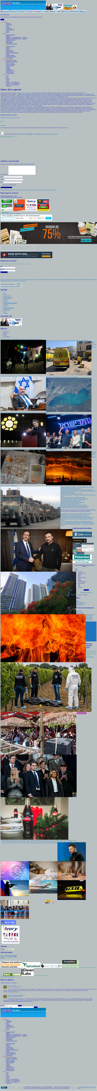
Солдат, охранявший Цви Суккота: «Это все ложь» (72, 499)
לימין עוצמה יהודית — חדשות (12, 82)
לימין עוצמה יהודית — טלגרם (12, 84)
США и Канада (10, 51)
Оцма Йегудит (81, 583)
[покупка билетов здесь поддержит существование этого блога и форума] (5, 212)
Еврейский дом (81, 573)
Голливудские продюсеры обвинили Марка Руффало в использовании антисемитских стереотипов (25, 412)
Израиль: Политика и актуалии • (16, 995)
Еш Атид (80, 571)
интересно (6, 299)
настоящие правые (45, 134)
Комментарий (4, 174)
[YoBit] (78, 554)
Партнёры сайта (10, 73)
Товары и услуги (10, 70)
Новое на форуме (10, 55)
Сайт (2, 182)
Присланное (9, 41)
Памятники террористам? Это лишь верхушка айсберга (73, 507)
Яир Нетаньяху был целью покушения (69, 503)
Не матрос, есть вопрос (11, 61)
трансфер (6, 310)
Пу (4, 292)
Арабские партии (82, 581)
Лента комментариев (81, 603)
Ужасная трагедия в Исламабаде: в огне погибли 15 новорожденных (77, 489)
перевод (5, 306)
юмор (4, 311)
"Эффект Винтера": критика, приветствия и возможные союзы (61, 413)
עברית (5, 313)
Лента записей (79, 602)
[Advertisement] (48, 149)
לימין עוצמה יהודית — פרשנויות (13, 83)
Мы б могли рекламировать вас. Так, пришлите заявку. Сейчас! (9, 957)
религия (88, 615)
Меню (2, 19)
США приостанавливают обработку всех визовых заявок (74, 506)
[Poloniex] (82, 562)
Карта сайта (18, 284)
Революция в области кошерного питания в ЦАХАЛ (73, 505)
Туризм (8, 68)
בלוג (7, 77)
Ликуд (75, 569)
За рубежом (9, 28)
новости (5, 304)
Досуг (7, 25)
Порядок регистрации (11, 43)
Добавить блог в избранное (7, 284)
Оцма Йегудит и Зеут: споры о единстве (10, 117)
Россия (8, 49)
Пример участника (10, 40)
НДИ (79, 576)
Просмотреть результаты (86, 592)
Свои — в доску (10, 63)
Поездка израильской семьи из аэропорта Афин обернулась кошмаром (77, 522)
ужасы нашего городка (89, 618)
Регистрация (9, 57)
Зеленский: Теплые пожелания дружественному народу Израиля (76, 513)
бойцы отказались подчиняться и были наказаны (72, 502)
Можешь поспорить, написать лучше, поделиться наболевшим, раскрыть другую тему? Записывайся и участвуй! (28, 189)
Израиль (8, 47)
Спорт (7, 27)
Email (2, 179)
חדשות (7, 31)
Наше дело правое (10, 64)
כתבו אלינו (8, 86)
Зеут (79, 584)
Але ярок (80, 587)
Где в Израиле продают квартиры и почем (70, 488)
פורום (7, 75)
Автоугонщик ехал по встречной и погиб (70, 501)
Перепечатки (9, 42)
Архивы (3, 949)
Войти (77, 600)
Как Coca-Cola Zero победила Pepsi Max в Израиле (72, 497)
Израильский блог (5, 14)
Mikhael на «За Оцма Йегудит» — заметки (16, 38)
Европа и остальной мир (12, 52)
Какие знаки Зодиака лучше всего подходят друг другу (73, 515)
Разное (8, 54)
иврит (77, 610)
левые (5, 301)
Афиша (8, 66)
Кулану (79, 574)
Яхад (79, 586)
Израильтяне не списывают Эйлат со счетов (71, 493)
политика (35, 134)
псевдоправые (54, 134)
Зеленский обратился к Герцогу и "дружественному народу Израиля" (77, 487)
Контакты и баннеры (11, 60)
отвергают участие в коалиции (23, 93)
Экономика (9, 24)
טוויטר (7, 80)
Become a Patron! (90, 657)
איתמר (2, 121)
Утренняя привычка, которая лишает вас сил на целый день (74, 516)
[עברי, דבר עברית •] (5, 988)
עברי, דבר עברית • (12, 985)
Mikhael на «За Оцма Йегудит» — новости (16, 37)
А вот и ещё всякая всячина (7, 976)
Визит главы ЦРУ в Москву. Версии (55, 450)
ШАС (79, 578)
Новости (8, 23)
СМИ (5, 294)
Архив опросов (10, 65)
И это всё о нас (10, 72)
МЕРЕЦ (80, 580)
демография (6, 296)
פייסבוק (8, 79)
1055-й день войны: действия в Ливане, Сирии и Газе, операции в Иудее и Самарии (21, 339)
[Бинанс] (80, 542)
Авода (75, 570)
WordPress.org (79, 604)
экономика (88, 619)
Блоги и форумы (10, 29)
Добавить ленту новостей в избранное (10, 286)
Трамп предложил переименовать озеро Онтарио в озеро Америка (62, 377)
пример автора (89, 614)
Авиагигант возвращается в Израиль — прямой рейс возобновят (76, 521)
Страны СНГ (9, 50)
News (7, 32)
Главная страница (10, 46)
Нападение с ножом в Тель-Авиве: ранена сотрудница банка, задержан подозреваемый (67, 340)
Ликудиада (3, 125)
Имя (2, 177)
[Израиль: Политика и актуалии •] (5, 998)
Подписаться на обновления (9, 184)
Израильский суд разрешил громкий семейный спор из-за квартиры (76, 517)
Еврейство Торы (82, 577)
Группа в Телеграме (11, 56)
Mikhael (8, 36)
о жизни (78, 612)
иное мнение (7, 298)
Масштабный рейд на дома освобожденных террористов (74, 498)
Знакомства (9, 69)
